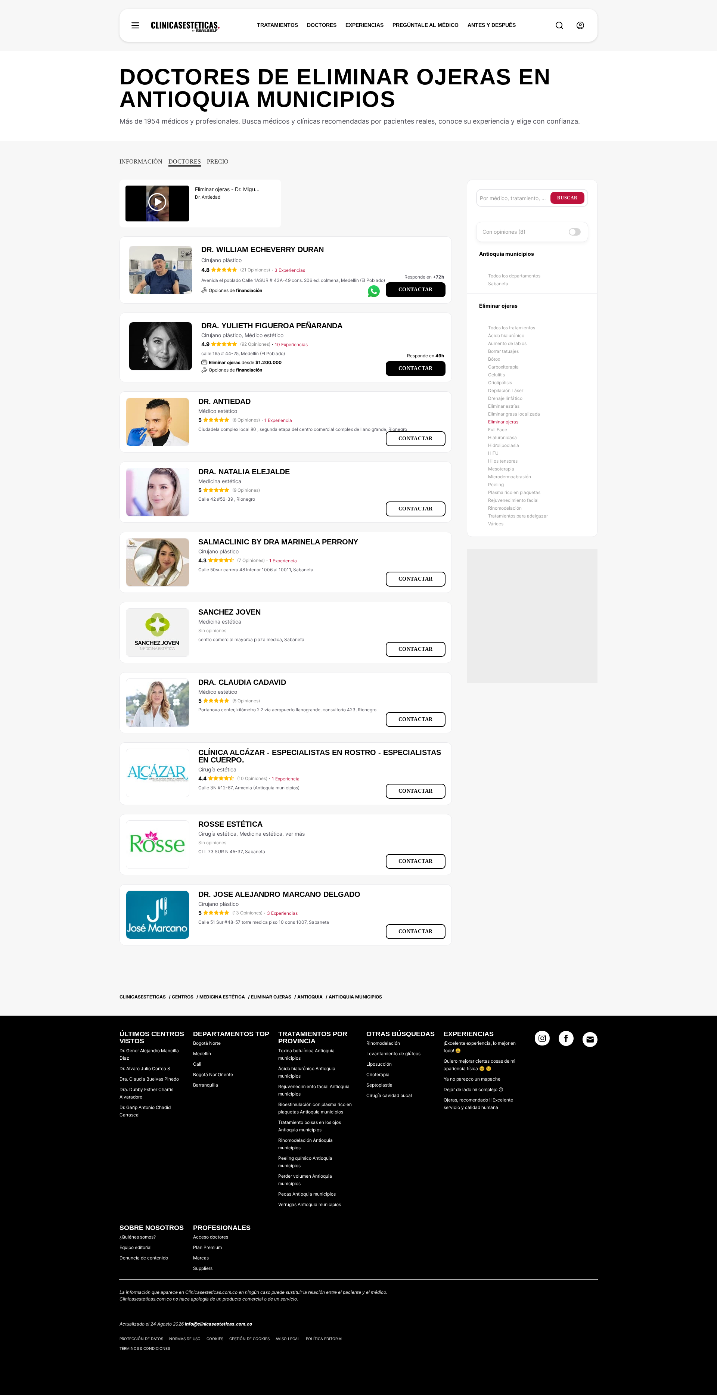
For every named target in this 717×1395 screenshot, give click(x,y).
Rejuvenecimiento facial (513, 500)
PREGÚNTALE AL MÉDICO (425, 25)
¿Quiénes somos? (138, 1237)
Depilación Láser (505, 390)
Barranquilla (205, 1085)
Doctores (184, 161)
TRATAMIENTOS (277, 25)
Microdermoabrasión (509, 476)
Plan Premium (207, 1247)
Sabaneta (498, 283)
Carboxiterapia (503, 367)
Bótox (494, 359)
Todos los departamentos (514, 276)
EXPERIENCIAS (364, 25)
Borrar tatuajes (503, 351)
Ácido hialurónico (506, 335)
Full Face (497, 429)
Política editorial (325, 1338)
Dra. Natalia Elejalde (244, 471)
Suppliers (202, 1268)
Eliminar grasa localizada (514, 414)
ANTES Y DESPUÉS (492, 25)
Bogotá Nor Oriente (213, 1074)
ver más (295, 833)
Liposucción (379, 1064)
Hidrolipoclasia (503, 445)
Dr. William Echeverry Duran (262, 249)
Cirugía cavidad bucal (389, 1095)
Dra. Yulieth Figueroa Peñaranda (271, 325)
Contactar (415, 289)
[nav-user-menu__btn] (580, 25)
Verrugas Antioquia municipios (309, 1204)
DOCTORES (321, 25)
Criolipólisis (500, 382)
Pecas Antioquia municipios (307, 1194)
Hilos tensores (503, 461)
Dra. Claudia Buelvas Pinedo (149, 1079)
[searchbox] (515, 197)
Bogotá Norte (207, 1043)
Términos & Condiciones (145, 1348)
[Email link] (590, 1039)
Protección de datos (141, 1338)
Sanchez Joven (229, 612)
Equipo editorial (136, 1247)
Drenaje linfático (505, 398)
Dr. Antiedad (224, 401)
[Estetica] (185, 27)
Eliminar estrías (503, 406)
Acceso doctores (210, 1237)
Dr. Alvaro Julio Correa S (145, 1068)
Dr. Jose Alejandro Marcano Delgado (279, 894)
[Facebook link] (566, 1040)
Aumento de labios (507, 343)
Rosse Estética (230, 824)
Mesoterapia (501, 469)
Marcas (201, 1258)
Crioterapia (377, 1074)
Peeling (496, 484)
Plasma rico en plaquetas (514, 492)
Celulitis (496, 375)
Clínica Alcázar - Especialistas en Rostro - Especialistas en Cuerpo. (319, 756)
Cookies (215, 1338)
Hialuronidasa (502, 437)
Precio (218, 161)
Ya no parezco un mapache (472, 1079)
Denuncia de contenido (144, 1258)
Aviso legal (288, 1338)
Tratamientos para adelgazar (518, 516)
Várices (495, 523)
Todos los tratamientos (511, 327)
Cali (197, 1064)
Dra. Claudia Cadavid (242, 682)
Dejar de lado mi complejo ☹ (473, 1089)
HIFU (493, 453)
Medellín (202, 1053)
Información (141, 161)
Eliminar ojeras (503, 422)
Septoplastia (379, 1085)
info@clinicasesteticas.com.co (218, 1324)
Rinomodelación (505, 508)
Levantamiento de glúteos (393, 1053)
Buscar (567, 198)
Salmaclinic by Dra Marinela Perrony (278, 542)
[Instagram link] (542, 1040)
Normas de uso (185, 1338)
